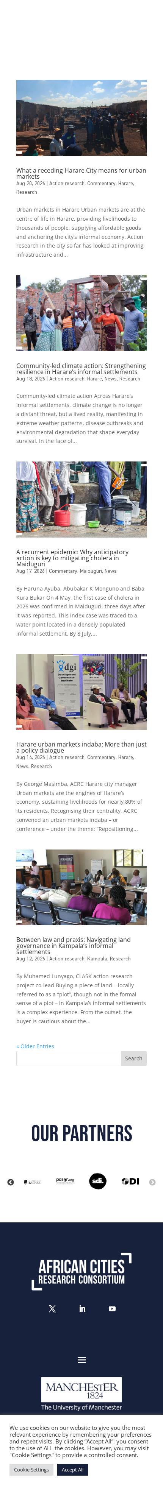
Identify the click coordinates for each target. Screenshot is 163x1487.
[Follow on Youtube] (112, 1309)
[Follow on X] (52, 1309)
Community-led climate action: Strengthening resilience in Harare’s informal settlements (81, 369)
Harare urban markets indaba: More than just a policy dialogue (81, 747)
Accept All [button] (72, 1469)
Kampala (97, 959)
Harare (125, 183)
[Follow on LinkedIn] (82, 1309)
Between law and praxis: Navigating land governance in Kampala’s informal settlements (73, 945)
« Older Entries (35, 1046)
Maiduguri (91, 571)
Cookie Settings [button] (31, 1469)
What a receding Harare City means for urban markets (81, 173)
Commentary (101, 183)
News (111, 379)
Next (152, 1182)
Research (26, 192)
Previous (10, 1182)
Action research (67, 183)
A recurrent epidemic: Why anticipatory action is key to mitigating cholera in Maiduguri (72, 558)
